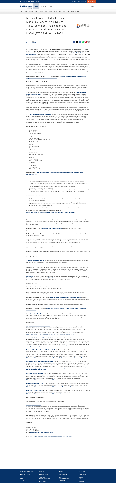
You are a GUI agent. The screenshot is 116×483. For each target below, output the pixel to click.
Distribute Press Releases (44, 478)
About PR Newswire (63, 474)
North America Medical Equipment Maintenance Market (39, 361)
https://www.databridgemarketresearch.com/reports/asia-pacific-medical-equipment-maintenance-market (54, 346)
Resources (22, 1)
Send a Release (91, 1)
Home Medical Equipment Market (34, 390)
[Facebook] (22, 480)
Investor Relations (30, 1)
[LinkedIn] (20, 480)
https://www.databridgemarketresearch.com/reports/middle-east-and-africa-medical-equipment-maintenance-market (54, 358)
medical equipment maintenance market (52, 228)
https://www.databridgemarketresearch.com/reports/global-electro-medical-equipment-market (49, 387)
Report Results (42, 480)
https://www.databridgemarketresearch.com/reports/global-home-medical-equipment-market (48, 393)
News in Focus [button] (24, 11)
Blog (80, 478)
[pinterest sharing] (85, 42)
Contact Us (22, 478)
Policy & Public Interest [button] (63, 11)
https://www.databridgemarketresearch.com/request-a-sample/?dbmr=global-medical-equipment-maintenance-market (56, 77)
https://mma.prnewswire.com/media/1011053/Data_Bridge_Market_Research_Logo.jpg (50, 436)
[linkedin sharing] (80, 42)
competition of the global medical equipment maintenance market (65, 297)
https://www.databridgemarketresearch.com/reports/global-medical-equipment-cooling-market (49, 380)
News (36, 6)
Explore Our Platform (43, 474)
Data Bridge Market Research (33, 405)
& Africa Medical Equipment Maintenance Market (41, 349)
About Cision (61, 476)
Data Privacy (81, 481)
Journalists (37, 1)
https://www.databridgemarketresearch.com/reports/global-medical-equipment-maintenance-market (50, 212)
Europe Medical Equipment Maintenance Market (38, 326)
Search (92, 6)
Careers (60, 477)
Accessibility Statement (64, 478)
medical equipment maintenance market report (40, 114)
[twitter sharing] (77, 42)
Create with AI (42, 477)
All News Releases (82, 474)
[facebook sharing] (74, 42)
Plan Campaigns (42, 476)
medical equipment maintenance (36, 260)
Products (43, 6)
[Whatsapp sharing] (82, 42)
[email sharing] (88, 42)
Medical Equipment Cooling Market (34, 373)
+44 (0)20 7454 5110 (25, 474)
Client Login (83, 1)
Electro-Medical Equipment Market (34, 383)
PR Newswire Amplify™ (83, 476)
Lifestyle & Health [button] (52, 11)
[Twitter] (24, 480)
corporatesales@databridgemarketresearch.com (41, 432)
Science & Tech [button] (43, 11)
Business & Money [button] (33, 11)
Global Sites (61, 480)
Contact (51, 6)
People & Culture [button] (75, 11)
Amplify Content (42, 481)
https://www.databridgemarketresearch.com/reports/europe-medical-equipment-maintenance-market (50, 334)
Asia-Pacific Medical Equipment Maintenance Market (39, 338)
